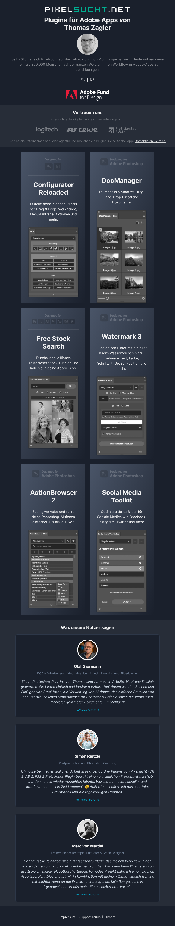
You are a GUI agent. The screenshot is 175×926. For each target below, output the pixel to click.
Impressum (67, 917)
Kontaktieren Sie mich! (150, 141)
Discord (110, 917)
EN (83, 80)
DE (92, 80)
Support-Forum (90, 917)
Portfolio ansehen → (87, 709)
